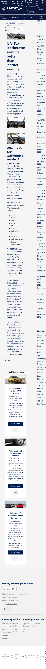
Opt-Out (37, 656)
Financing (28, 619)
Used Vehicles (6, 632)
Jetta (13, 215)
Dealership (38, 619)
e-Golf (13, 228)
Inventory (7, 619)
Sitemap (21, 656)
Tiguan (13, 234)
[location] (21, 9)
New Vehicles (6, 624)
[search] (23, 9)
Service (16, 619)
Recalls (42, 656)
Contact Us (10, 589)
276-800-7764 (13, 600)
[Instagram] (9, 609)
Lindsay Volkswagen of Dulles (5, 656)
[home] (19, 9)
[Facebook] (4, 609)
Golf (12, 220)
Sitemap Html (27, 656)
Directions (36, 627)
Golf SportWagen (18, 239)
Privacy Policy (12, 656)
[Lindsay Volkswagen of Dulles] (10, 9)
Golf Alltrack (16, 231)
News (19, 29)
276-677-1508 (11, 597)
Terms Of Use (17, 656)
